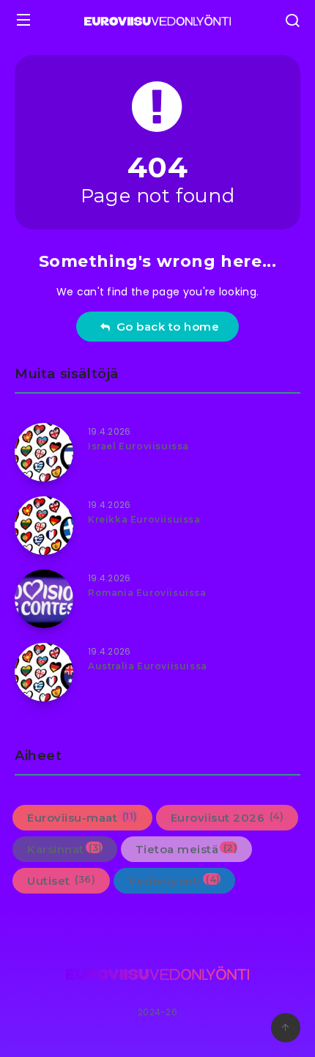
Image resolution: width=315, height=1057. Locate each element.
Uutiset (61, 880)
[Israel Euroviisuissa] (44, 452)
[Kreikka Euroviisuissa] (44, 525)
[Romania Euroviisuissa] (44, 599)
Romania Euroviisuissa (147, 592)
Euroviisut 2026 (227, 817)
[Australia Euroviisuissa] (44, 672)
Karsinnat (65, 848)
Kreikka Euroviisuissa (144, 519)
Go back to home (165, 327)
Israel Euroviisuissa (138, 446)
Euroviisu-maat (82, 817)
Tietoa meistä (187, 848)
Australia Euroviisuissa (147, 665)
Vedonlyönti (174, 880)
